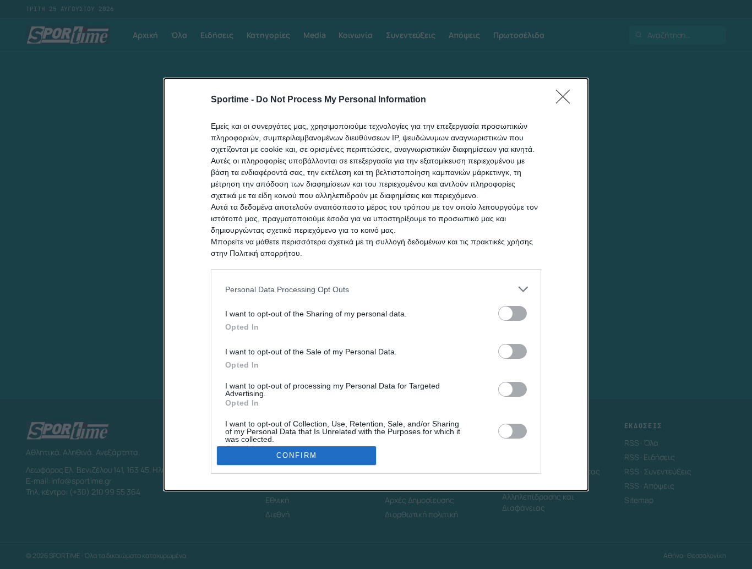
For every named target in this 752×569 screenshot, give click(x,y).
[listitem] (376, 289)
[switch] (512, 313)
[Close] (566, 100)
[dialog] (376, 284)
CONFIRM (296, 455)
